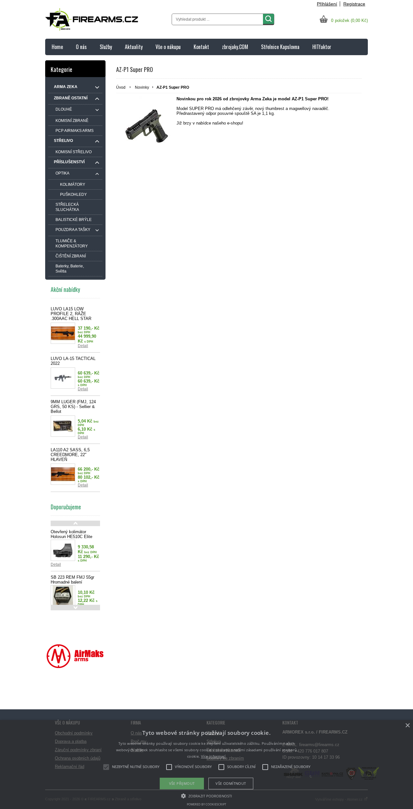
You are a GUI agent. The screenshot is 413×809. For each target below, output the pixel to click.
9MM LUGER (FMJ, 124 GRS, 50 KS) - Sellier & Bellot (73, 406)
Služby (106, 47)
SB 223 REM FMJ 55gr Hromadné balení (72, 579)
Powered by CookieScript (206, 804)
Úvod (121, 87)
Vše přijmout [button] (182, 783)
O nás (81, 47)
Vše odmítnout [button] (231, 783)
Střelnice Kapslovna (280, 47)
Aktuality (134, 47)
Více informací (213, 756)
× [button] (407, 725)
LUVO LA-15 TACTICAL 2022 (73, 361)
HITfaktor (321, 47)
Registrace (354, 3)
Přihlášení (327, 3)
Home (57, 47)
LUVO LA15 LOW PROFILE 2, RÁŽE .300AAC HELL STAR (71, 313)
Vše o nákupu (168, 47)
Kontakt (201, 47)
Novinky (142, 87)
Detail (83, 346)
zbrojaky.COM (235, 47)
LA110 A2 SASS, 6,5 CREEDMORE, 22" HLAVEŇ (70, 454)
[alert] (206, 764)
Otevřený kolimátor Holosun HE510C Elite (71, 534)
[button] (206, 795)
